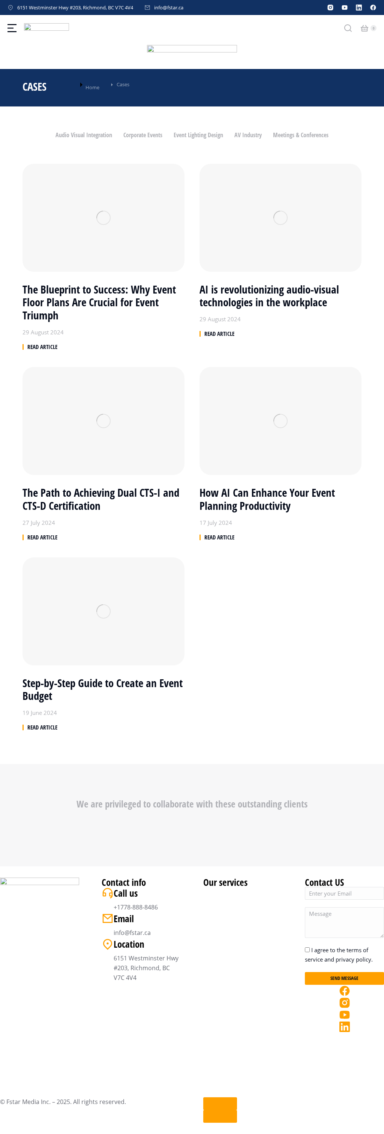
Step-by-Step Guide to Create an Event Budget (102, 690)
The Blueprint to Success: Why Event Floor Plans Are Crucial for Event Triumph (99, 302)
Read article (42, 347)
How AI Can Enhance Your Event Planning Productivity (267, 499)
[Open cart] (364, 28)
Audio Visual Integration (84, 135)
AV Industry (248, 135)
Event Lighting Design (198, 135)
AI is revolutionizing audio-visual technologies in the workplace (269, 296)
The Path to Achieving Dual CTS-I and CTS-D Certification (100, 499)
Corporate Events (142, 135)
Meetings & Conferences (300, 135)
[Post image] (103, 218)
